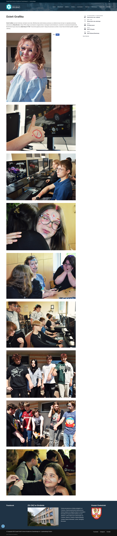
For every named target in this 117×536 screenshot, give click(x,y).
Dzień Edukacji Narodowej (93, 33)
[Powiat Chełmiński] (96, 519)
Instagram (102, 531)
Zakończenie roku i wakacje (93, 17)
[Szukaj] (109, 1)
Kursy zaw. (102, 6)
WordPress (16, 534)
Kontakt (108, 531)
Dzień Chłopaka (91, 29)
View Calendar (86, 36)
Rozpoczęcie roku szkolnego (93, 21)
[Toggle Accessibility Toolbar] (3, 526)
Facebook (95, 531)
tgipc (57, 34)
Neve (7, 534)
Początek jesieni (91, 25)
